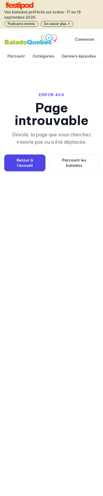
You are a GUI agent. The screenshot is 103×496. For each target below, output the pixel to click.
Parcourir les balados (74, 163)
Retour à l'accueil (25, 163)
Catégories (43, 56)
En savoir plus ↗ (57, 24)
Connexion (84, 39)
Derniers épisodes (79, 56)
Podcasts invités (21, 24)
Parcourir (16, 56)
